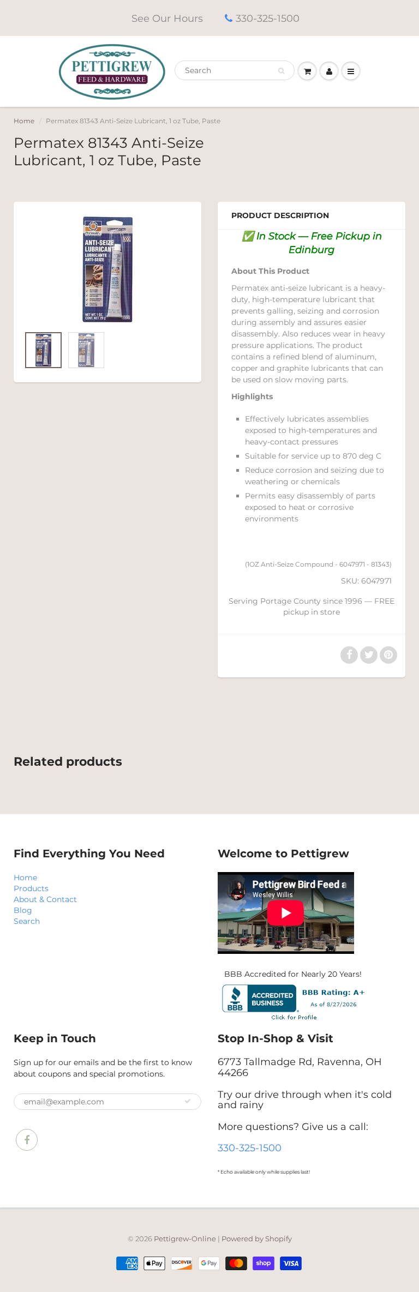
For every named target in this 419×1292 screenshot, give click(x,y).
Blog (23, 910)
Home (24, 121)
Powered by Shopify (257, 1238)
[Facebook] (27, 1140)
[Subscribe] (187, 1101)
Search (27, 921)
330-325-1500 (268, 19)
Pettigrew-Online (185, 1238)
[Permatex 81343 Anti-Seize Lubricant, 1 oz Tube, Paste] (107, 269)
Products (31, 888)
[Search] (281, 71)
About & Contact (45, 899)
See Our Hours (167, 19)
